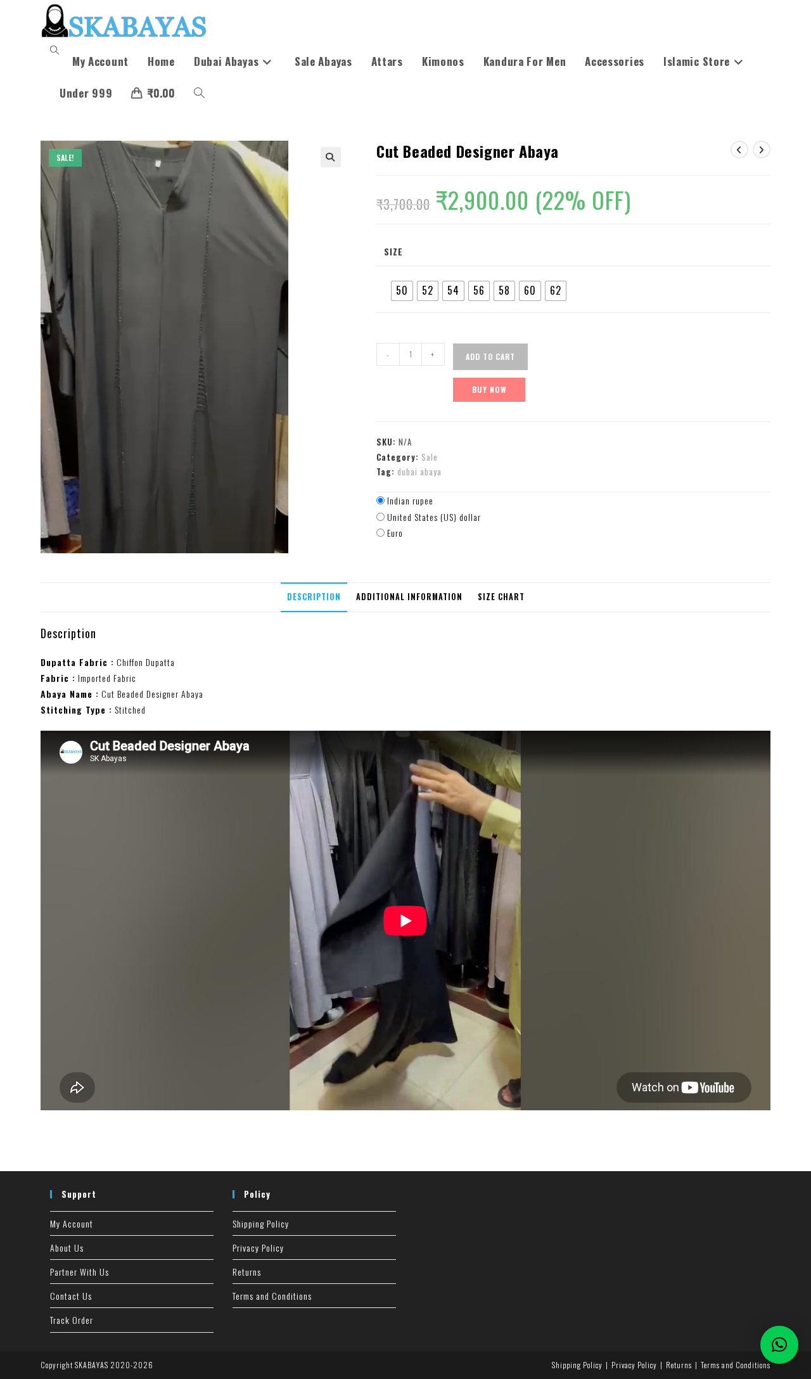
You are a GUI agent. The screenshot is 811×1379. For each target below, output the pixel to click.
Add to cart (490, 356)
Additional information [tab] (409, 597)
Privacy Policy (258, 1247)
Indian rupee (410, 500)
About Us (67, 1247)
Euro (395, 532)
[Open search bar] (56, 50)
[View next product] (761, 149)
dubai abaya (419, 471)
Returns (247, 1271)
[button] (331, 157)
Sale (429, 457)
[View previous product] (739, 149)
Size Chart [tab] (501, 597)
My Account (71, 1223)
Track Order (71, 1319)
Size (393, 251)
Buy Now (489, 389)
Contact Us (71, 1295)
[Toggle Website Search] (199, 93)
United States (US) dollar (434, 516)
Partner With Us (79, 1271)
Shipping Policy (261, 1223)
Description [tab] (314, 597)
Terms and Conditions (272, 1295)
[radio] (402, 290)
